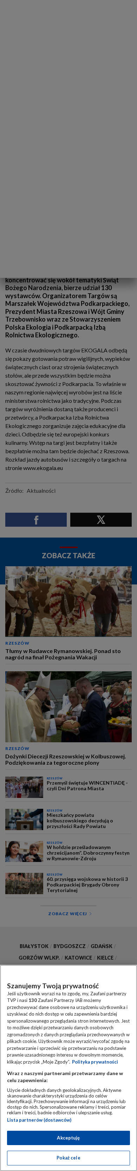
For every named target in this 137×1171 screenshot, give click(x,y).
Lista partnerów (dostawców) (39, 1120)
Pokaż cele (68, 1158)
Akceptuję (68, 1138)
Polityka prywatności (95, 1062)
